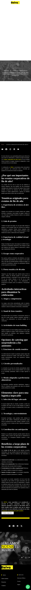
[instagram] (10, 149)
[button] (28, 587)
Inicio (4, 575)
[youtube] (18, 149)
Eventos (19, 581)
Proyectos (3, 582)
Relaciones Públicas (21, 578)
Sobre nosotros (4, 578)
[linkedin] (14, 149)
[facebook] (6, 149)
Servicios (20, 574)
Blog (2, 144)
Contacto (27, 2)
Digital (18, 584)
